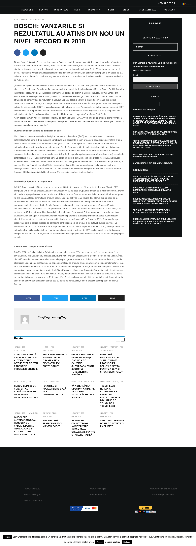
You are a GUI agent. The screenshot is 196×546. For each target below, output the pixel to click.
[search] (174, 46)
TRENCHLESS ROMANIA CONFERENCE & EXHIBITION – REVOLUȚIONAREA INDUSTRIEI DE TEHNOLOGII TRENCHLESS (110, 396)
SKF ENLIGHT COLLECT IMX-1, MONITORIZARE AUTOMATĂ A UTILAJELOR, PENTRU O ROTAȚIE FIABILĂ (83, 427)
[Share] (17, 52)
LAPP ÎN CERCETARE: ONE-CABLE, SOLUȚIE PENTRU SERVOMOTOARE (153, 155)
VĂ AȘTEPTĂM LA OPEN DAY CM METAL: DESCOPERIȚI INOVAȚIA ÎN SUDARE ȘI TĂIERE (83, 392)
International (147, 10)
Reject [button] (7, 537)
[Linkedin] (25, 3)
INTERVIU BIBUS (140, 170)
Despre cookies (112, 542)
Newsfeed (27, 10)
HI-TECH (17, 347)
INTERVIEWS (61, 10)
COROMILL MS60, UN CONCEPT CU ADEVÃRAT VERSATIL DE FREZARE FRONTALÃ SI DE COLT (26, 392)
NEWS (111, 10)
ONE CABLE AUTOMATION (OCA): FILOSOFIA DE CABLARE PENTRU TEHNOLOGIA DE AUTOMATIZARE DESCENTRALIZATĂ (25, 426)
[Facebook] (6, 3)
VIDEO (126, 10)
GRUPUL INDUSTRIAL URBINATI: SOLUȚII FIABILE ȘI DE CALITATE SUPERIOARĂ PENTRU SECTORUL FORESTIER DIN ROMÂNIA (83, 364)
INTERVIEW (114, 347)
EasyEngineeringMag (52, 317)
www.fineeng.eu (32, 488)
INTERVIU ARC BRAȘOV (144, 110)
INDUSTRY (94, 10)
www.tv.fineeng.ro (98, 488)
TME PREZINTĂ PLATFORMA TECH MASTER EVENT (53, 423)
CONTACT (169, 10)
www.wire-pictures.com (163, 494)
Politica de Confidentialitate (150, 66)
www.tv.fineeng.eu (32, 494)
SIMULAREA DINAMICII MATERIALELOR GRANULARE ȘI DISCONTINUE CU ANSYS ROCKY (55, 360)
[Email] (43, 52)
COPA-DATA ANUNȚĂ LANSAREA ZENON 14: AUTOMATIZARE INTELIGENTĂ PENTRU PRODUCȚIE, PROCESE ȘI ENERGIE (26, 361)
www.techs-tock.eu (33, 500)
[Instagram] (15, 3)
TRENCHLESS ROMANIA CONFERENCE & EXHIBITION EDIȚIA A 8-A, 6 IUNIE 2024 (151, 211)
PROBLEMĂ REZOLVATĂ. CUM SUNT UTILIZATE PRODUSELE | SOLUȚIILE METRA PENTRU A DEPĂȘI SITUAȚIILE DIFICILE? (111, 363)
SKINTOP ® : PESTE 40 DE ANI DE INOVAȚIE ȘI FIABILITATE (112, 423)
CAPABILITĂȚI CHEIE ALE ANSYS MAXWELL (153, 163)
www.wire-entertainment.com (163, 488)
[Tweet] (26, 52)
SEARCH (44, 10)
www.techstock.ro (98, 494)
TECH (77, 10)
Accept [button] (100, 542)
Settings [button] (126, 542)
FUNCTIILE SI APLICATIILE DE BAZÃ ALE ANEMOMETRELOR (54, 390)
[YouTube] (20, 3)
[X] (11, 3)
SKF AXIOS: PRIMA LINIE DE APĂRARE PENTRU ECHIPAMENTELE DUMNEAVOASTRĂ (155, 133)
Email (135, 75)
